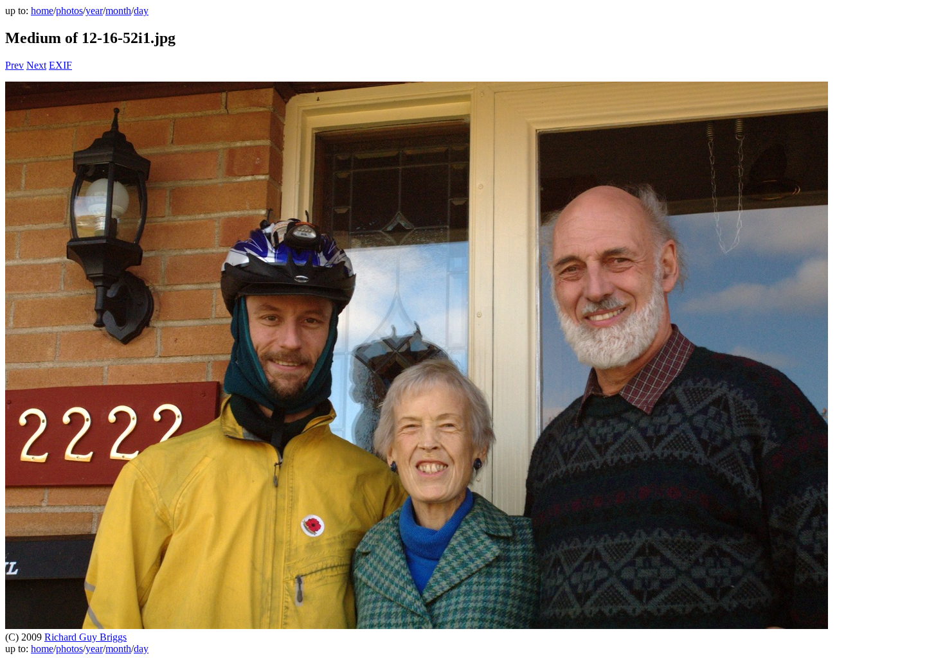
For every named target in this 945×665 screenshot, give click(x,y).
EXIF (60, 65)
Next (36, 65)
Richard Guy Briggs (85, 637)
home (42, 10)
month (118, 10)
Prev (14, 65)
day (141, 10)
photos (69, 10)
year (94, 10)
